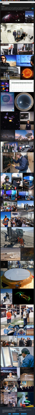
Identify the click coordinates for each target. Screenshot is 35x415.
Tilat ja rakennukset (26, 8)
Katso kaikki (3, 7)
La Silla (11, 8)
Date (32, 9)
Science (29, 0)
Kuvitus (9, 8)
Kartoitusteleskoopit (20, 9)
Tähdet (16, 9)
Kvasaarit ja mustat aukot (5, 9)
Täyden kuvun (28, 7)
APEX (10, 7)
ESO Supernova (20, 7)
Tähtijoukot (13, 9)
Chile (12, 7)
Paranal (17, 8)
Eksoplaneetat (24, 7)
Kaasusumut (14, 8)
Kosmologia (15, 7)
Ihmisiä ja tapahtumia (21, 8)
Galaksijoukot (6, 8)
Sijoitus (32, 8)
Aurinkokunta (9, 9)
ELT (17, 7)
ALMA (9, 7)
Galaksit (3, 8)
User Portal (31, 0)
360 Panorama (6, 7)
